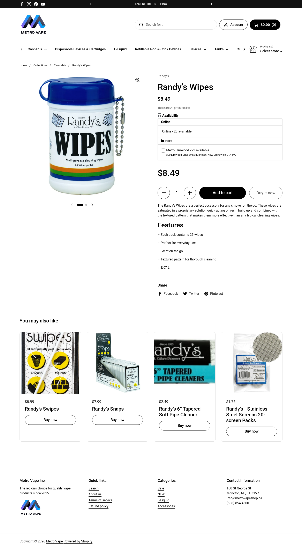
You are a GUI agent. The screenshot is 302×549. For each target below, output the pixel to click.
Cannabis (60, 65)
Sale (161, 488)
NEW (161, 494)
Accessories (166, 506)
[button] (265, 49)
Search (94, 488)
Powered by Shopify (77, 541)
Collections (40, 65)
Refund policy (98, 506)
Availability (170, 115)
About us (95, 494)
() (268, 25)
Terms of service (100, 500)
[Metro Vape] (33, 24)
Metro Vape (54, 541)
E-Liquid (163, 500)
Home (23, 65)
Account (236, 25)
